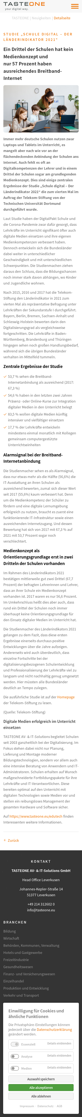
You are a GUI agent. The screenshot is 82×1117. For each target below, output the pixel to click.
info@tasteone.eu (41, 909)
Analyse (26, 1056)
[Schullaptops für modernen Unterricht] (41, 108)
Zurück (13, 840)
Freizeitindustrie (16, 959)
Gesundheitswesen (18, 966)
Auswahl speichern (41, 1079)
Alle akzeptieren (41, 1087)
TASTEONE (20, 17)
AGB (59, 1106)
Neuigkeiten (41, 17)
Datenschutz (45, 1106)
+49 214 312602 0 (41, 904)
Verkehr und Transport (21, 995)
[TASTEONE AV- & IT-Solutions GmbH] (24, 6)
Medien (26, 1068)
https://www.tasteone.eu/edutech (35, 816)
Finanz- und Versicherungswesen (29, 973)
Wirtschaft (11, 938)
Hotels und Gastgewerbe (22, 952)
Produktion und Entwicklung (26, 988)
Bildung (9, 931)
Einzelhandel (13, 980)
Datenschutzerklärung (54, 1029)
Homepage (66, 696)
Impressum (27, 1106)
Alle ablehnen (41, 1096)
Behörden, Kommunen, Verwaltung (31, 945)
